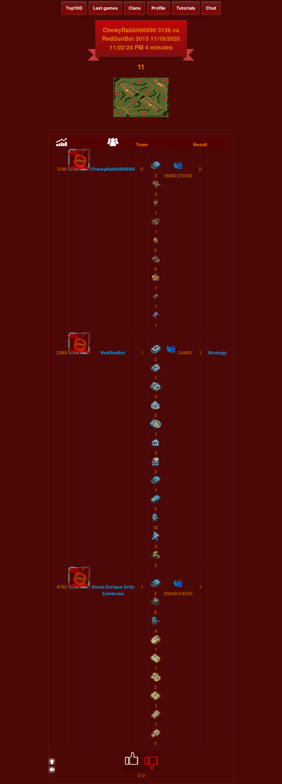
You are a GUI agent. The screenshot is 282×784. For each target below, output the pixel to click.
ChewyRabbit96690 (113, 169)
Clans (135, 8)
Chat (211, 8)
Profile (158, 8)
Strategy (217, 352)
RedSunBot (113, 352)
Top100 (74, 8)
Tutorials (185, 8)
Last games (105, 8)
